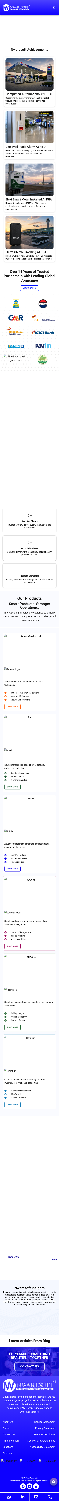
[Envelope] (36, 1497)
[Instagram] (36, 1486)
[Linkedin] (29, 1486)
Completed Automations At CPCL (29, 94)
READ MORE (13, 1257)
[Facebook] (23, 1486)
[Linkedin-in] (23, 1497)
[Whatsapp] (9, 1497)
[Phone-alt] (50, 1496)
